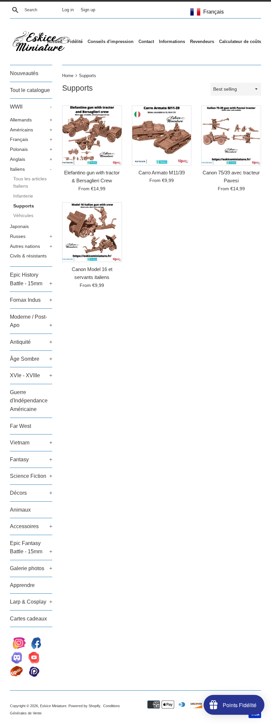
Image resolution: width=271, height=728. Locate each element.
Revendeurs (202, 41)
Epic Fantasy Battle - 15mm (31, 547)
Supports (23, 206)
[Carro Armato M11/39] (162, 135)
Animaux (20, 510)
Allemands (31, 119)
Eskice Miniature (53, 706)
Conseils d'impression (111, 41)
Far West (20, 426)
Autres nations (31, 246)
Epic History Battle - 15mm (31, 279)
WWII (31, 107)
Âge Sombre (31, 359)
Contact (146, 41)
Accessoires (31, 526)
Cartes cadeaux (28, 618)
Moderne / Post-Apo (31, 321)
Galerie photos (31, 568)
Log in (68, 10)
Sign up (88, 10)
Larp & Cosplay (31, 602)
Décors (31, 493)
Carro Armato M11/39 (161, 172)
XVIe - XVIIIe (31, 375)
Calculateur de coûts (240, 41)
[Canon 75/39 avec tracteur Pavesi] (231, 135)
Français (31, 139)
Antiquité (31, 342)
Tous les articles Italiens (30, 182)
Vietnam (31, 442)
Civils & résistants (28, 255)
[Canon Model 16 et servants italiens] (92, 232)
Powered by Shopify (84, 706)
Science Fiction (31, 476)
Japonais (19, 226)
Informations (172, 41)
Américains (31, 129)
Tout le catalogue (30, 90)
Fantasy (31, 459)
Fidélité (75, 41)
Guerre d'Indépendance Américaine (29, 400)
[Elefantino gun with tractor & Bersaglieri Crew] (92, 135)
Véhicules (23, 215)
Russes (31, 236)
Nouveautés (24, 73)
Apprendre (22, 585)
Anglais (31, 159)
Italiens (31, 169)
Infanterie (23, 196)
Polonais (31, 149)
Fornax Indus (31, 300)
